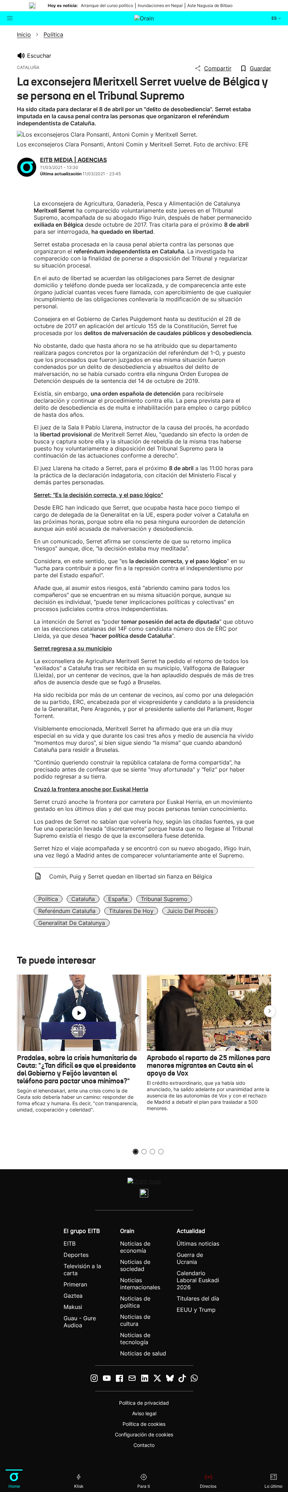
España (117, 898)
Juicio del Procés (190, 910)
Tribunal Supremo (164, 898)
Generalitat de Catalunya (71, 922)
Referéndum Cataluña (67, 910)
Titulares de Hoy (131, 910)
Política (48, 898)
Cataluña (83, 898)
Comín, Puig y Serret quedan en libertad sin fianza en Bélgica (130, 876)
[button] (270, 1011)
